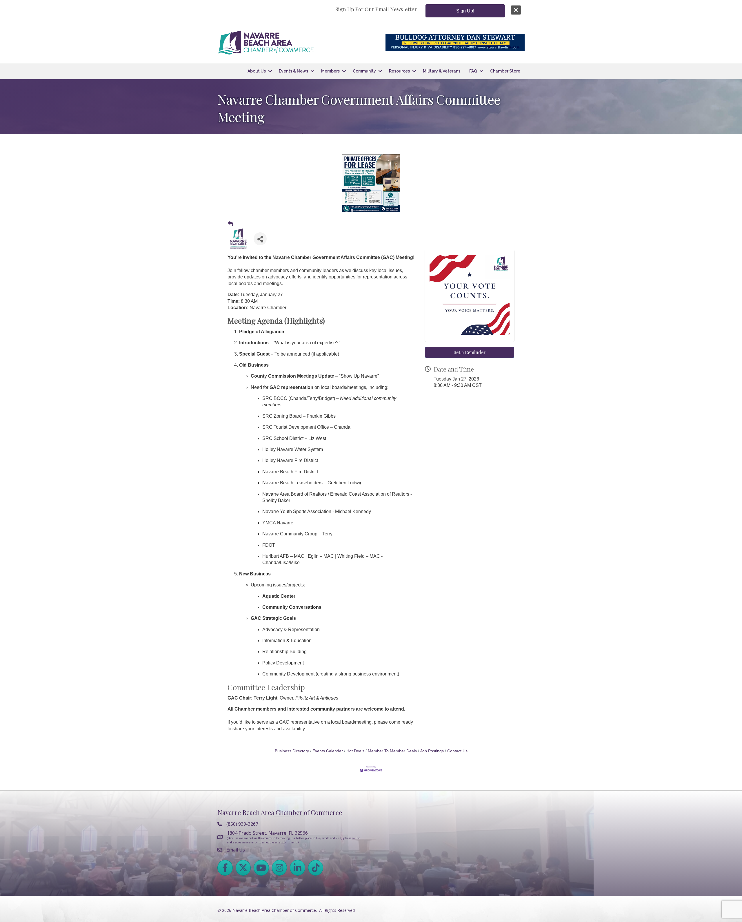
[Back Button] (230, 224)
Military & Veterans (441, 71)
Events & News (293, 71)
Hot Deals (355, 751)
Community (364, 71)
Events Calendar (327, 751)
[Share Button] (260, 238)
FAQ (473, 71)
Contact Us (457, 751)
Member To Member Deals (392, 751)
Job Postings (432, 751)
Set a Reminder (470, 352)
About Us (257, 71)
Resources (399, 71)
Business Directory (292, 751)
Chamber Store (505, 71)
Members (330, 71)
